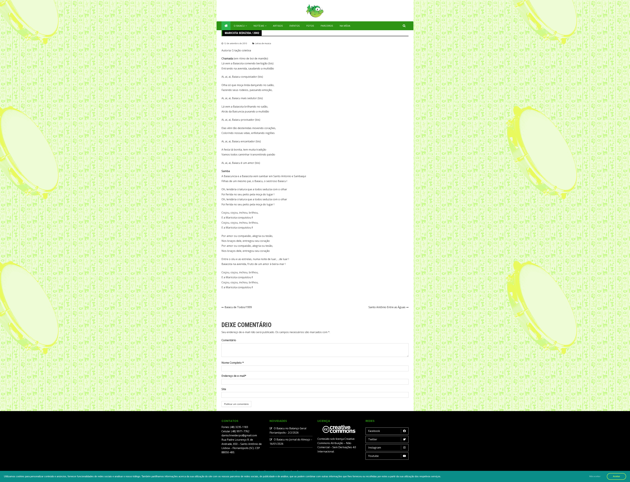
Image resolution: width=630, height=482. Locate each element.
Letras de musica (263, 43)
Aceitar (616, 476)
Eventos (294, 25)
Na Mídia (345, 25)
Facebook (374, 431)
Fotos (310, 25)
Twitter (372, 439)
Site (223, 389)
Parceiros (327, 25)
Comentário (228, 340)
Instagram (374, 447)
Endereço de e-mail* (233, 376)
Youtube (373, 456)
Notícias (258, 25)
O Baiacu (239, 25)
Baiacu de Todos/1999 (238, 307)
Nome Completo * (232, 362)
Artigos (278, 25)
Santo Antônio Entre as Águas (386, 307)
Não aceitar (594, 476)
